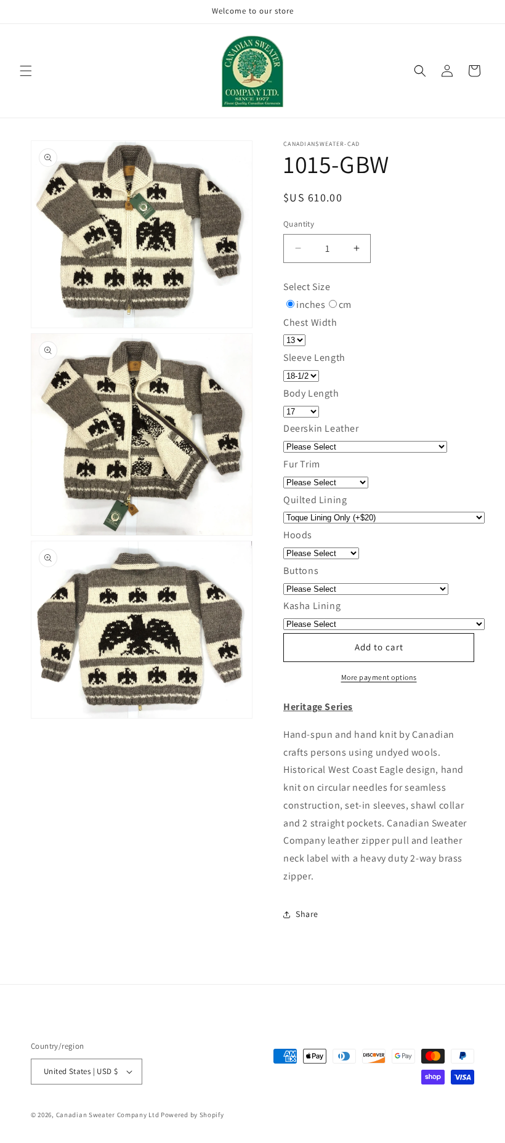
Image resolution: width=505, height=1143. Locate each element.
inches (311, 304)
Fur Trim (301, 464)
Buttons (300, 570)
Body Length (311, 393)
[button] (25, 70)
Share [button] (307, 913)
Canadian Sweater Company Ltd (108, 1114)
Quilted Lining (315, 499)
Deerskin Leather (321, 428)
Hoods (297, 534)
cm (345, 304)
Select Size (307, 286)
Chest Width (310, 322)
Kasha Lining (312, 605)
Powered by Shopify (192, 1114)
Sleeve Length (314, 357)
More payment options (379, 677)
